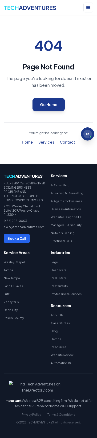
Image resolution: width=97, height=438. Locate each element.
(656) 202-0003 (15, 221)
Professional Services (66, 294)
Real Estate (59, 278)
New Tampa (12, 278)
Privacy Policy (31, 414)
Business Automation (66, 209)
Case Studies (60, 323)
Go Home (48, 104)
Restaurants (59, 286)
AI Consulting (60, 185)
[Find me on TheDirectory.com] (48, 387)
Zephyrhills (11, 302)
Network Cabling (62, 233)
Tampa (8, 270)
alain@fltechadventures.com (24, 227)
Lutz (7, 294)
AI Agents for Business (66, 201)
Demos (56, 339)
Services (46, 142)
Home (27, 142)
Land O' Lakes (13, 286)
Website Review (62, 355)
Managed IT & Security (66, 225)
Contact (67, 142)
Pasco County (14, 318)
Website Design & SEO (66, 217)
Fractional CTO (61, 241)
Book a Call (17, 238)
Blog (54, 331)
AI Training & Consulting (67, 193)
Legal (54, 262)
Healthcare (58, 270)
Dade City (11, 310)
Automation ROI (62, 363)
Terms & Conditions (61, 414)
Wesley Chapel (14, 262)
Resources (58, 347)
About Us (57, 315)
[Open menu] (88, 7)
